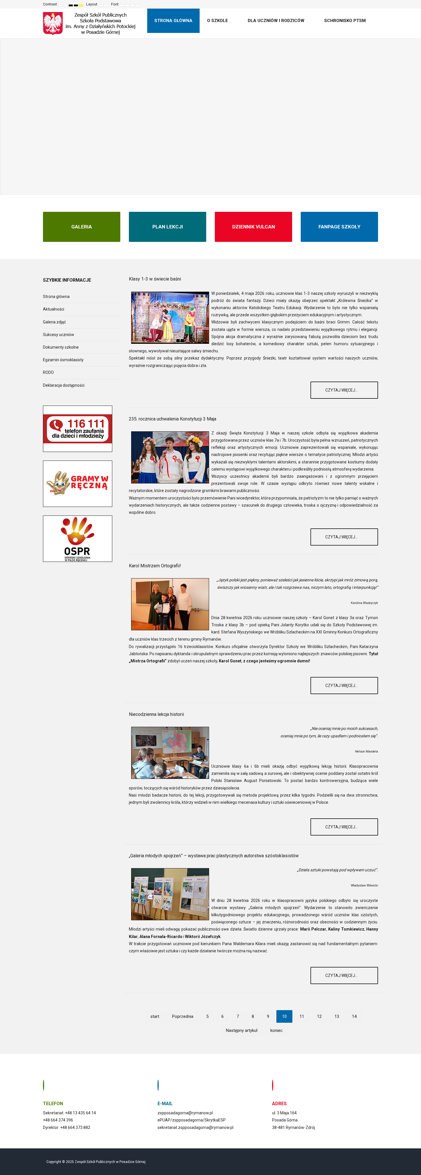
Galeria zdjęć (54, 322)
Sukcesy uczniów (58, 334)
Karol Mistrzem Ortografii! (155, 565)
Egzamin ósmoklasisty (63, 360)
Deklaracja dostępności (63, 385)
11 (302, 1016)
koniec (276, 1030)
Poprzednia (182, 1016)
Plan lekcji (167, 227)
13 (337, 1016)
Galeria (81, 227)
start (154, 1016)
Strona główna (56, 296)
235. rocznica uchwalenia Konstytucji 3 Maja (172, 419)
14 (354, 1016)
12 (319, 1016)
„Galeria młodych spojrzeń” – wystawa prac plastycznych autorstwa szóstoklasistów (214, 855)
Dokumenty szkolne (61, 347)
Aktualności (53, 309)
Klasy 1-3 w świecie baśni (155, 279)
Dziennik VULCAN (253, 227)
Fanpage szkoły (339, 227)
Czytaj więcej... (342, 390)
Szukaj (374, 4)
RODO (48, 372)
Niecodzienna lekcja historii (156, 714)
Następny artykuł (241, 1030)
